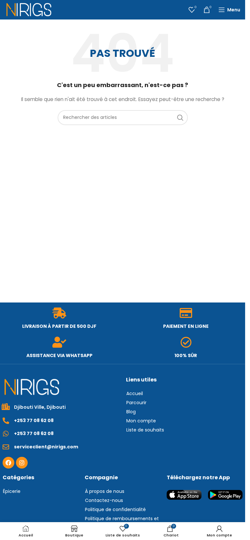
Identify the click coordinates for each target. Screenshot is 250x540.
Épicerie (12, 491)
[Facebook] (8, 463)
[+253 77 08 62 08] (6, 421)
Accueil (134, 393)
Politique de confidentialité (115, 509)
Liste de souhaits (145, 430)
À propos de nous (104, 491)
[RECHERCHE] (180, 117)
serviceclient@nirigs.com (46, 447)
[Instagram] (22, 463)
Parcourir (136, 402)
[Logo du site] (29, 9)
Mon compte (141, 421)
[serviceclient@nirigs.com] (6, 447)
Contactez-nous (104, 500)
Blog (131, 411)
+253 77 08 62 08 (34, 420)
